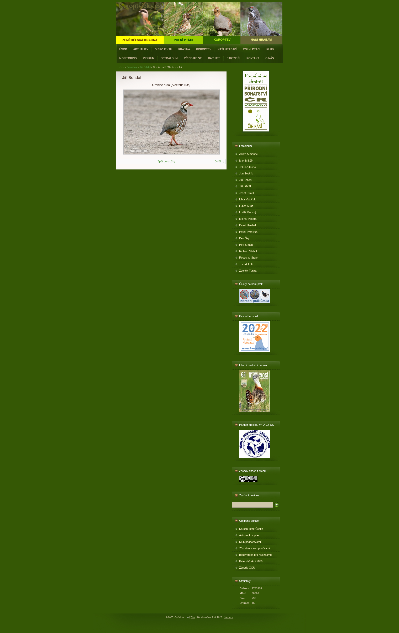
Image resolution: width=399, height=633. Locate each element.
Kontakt (252, 58)
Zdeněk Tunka (247, 270)
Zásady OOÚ (247, 567)
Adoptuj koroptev (249, 535)
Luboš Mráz (246, 205)
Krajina (184, 49)
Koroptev (203, 49)
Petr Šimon (246, 244)
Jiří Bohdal (145, 67)
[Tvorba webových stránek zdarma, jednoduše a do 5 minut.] (187, 617)
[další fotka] (213, 122)
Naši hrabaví (227, 49)
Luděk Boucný (247, 212)
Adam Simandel (248, 154)
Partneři (233, 58)
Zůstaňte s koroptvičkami (254, 548)
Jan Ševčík (246, 173)
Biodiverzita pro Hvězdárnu (255, 554)
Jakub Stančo (247, 167)
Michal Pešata (247, 218)
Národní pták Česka (251, 528)
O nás (269, 58)
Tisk (193, 617)
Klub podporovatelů (250, 541)
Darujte (214, 58)
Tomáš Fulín (246, 264)
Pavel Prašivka (248, 231)
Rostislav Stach (248, 257)
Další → (219, 161)
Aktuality (140, 49)
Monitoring (128, 58)
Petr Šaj (244, 238)
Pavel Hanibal (247, 225)
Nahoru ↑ (228, 617)
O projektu (163, 49)
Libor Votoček (247, 199)
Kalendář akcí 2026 (250, 561)
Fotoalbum (169, 58)
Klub (270, 49)
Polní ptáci (251, 49)
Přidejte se (193, 58)
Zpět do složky (166, 161)
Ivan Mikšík (246, 160)
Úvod (123, 49)
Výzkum (148, 58)
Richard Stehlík (248, 251)
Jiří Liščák (245, 186)
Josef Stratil (246, 193)
